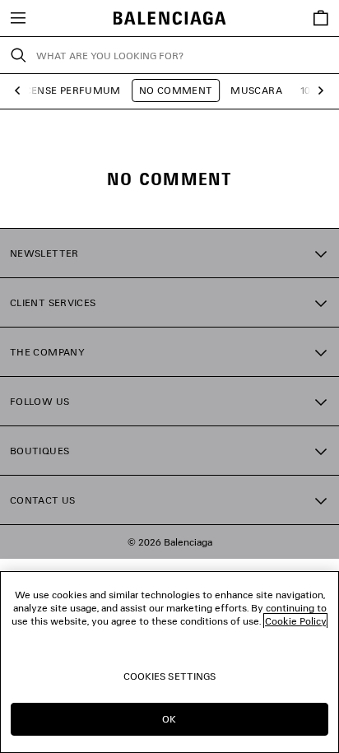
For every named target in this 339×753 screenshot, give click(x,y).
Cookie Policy (295, 621)
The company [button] (47, 352)
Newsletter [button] (44, 253)
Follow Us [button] (39, 401)
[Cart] (320, 18)
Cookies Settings (169, 676)
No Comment (176, 90)
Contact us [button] (43, 500)
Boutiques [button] (39, 450)
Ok (169, 719)
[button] (22, 90)
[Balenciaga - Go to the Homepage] (170, 18)
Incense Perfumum (67, 90)
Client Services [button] (52, 302)
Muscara (256, 90)
